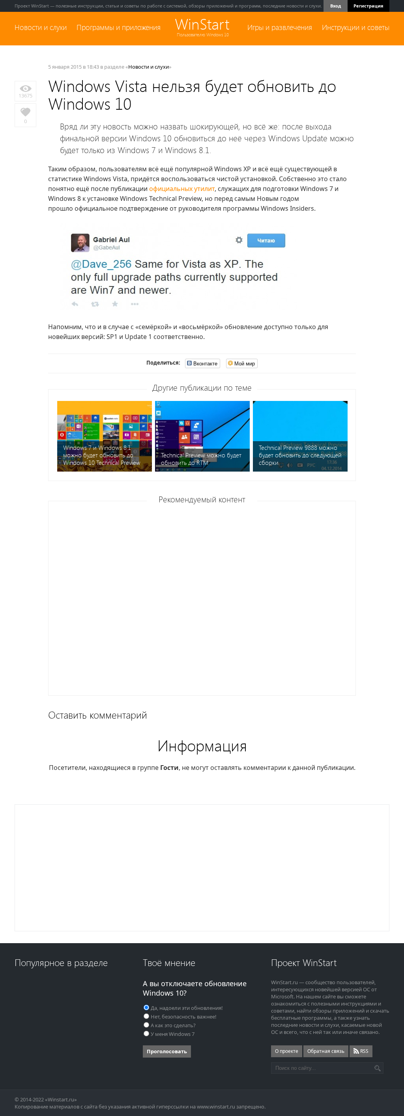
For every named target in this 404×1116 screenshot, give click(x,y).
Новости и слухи (41, 27)
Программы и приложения (119, 27)
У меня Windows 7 (173, 1033)
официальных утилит (182, 188)
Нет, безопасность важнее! (184, 1016)
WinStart (202, 24)
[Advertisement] (204, 601)
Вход (335, 6)
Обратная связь (325, 1051)
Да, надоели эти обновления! (187, 1007)
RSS (363, 1051)
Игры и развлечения (279, 27)
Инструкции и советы (355, 27)
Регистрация (368, 6)
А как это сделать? (173, 1025)
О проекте (286, 1051)
